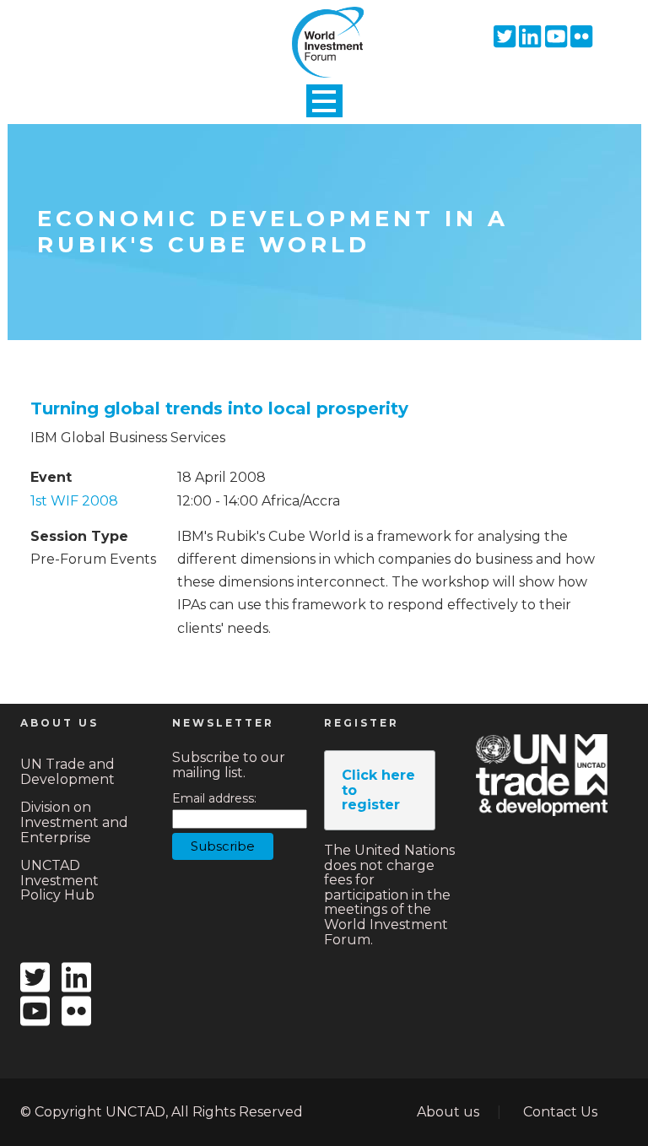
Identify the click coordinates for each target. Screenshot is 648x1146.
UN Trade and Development (67, 771)
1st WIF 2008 (74, 501)
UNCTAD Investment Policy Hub (59, 880)
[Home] (324, 28)
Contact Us (560, 1112)
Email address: (214, 798)
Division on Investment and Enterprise (74, 822)
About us (448, 1112)
